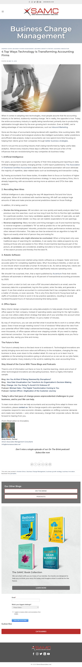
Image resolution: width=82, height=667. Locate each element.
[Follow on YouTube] (40, 2)
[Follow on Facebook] (29, 2)
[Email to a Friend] (42, 464)
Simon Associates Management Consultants (17, 442)
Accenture (57, 274)
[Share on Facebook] (35, 464)
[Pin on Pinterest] (46, 464)
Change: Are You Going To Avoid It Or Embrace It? (28, 385)
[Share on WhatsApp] (32, 464)
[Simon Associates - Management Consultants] (41, 11)
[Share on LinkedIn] (50, 464)
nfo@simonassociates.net (11, 444)
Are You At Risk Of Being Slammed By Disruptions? (28, 379)
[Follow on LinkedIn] (37, 2)
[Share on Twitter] (39, 464)
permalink (13, 473)
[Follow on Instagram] (32, 2)
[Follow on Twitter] (35, 2)
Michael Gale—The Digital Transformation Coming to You (34, 388)
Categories (41, 631)
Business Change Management (23, 48)
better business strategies (56, 141)
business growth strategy (44, 48)
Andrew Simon (7, 48)
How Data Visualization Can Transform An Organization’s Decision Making (38, 382)
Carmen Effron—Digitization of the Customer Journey (32, 391)
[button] (3, 11)
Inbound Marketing (60, 127)
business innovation (61, 48)
